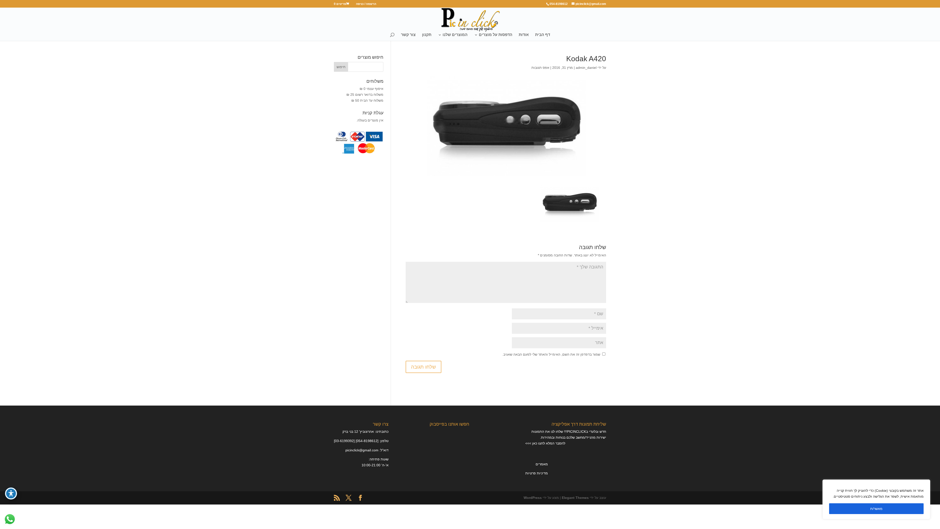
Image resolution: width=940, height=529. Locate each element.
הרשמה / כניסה (366, 4)
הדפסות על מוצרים (495, 35)
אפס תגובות (540, 68)
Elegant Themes (575, 498)
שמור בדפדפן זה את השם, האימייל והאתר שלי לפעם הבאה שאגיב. (551, 354)
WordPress (533, 498)
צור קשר (408, 35)
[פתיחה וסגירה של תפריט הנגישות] (11, 493)
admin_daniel (586, 68)
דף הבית (542, 35)
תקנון (426, 35)
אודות (524, 35)
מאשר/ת (876, 509)
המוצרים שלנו (455, 35)
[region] (876, 499)
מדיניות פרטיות (536, 473)
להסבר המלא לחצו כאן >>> (545, 443)
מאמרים (542, 464)
